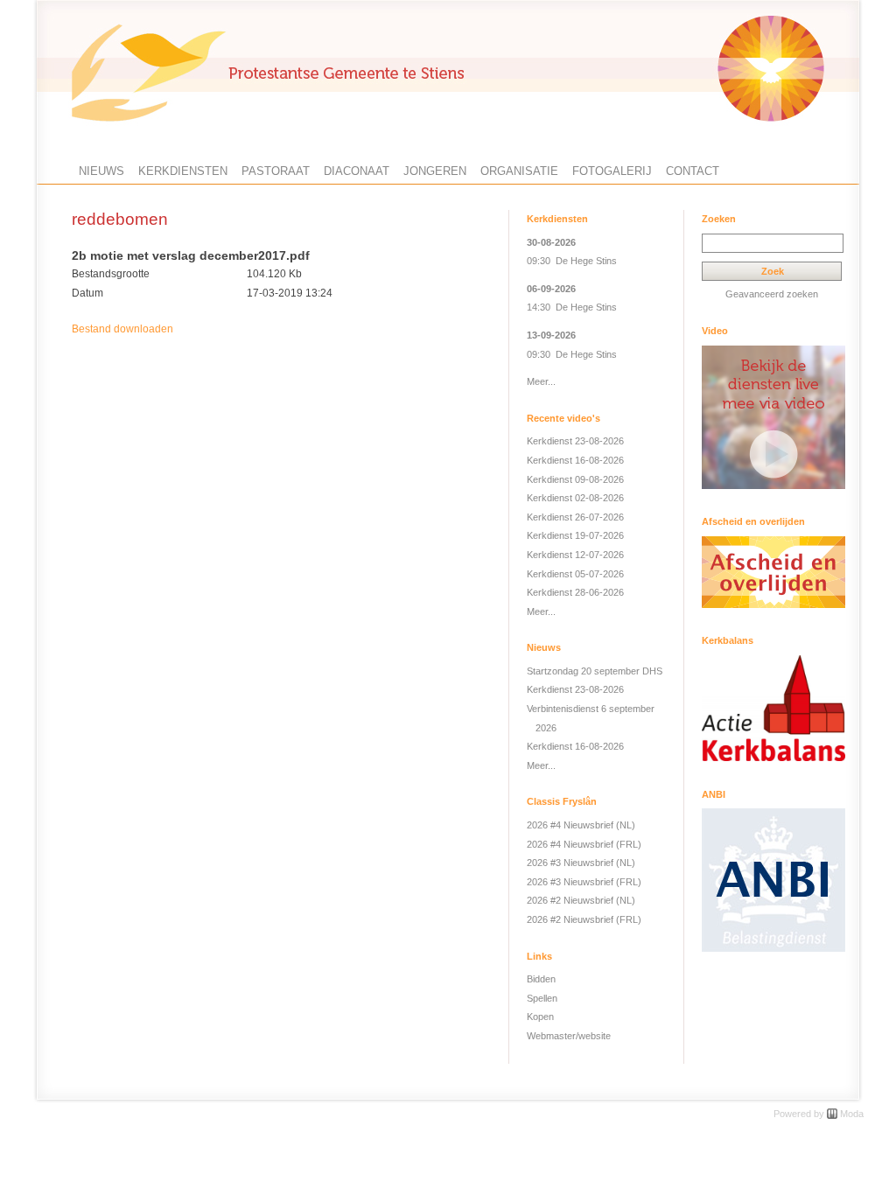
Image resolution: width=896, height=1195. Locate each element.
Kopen (540, 1016)
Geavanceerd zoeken (771, 294)
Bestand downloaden (122, 329)
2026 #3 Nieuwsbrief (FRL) (584, 882)
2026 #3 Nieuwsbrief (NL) (581, 862)
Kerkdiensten (183, 171)
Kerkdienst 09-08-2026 (575, 479)
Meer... (541, 381)
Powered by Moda (819, 1113)
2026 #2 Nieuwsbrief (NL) (581, 900)
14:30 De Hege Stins (572, 307)
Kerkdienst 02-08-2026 (575, 498)
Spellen (542, 998)
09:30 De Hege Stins (572, 260)
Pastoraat (276, 171)
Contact (692, 171)
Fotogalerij (612, 171)
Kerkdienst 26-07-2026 (575, 517)
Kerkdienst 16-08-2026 (575, 460)
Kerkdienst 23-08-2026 (575, 441)
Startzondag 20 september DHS (594, 671)
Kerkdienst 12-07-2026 (575, 554)
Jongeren (434, 171)
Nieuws (101, 171)
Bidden (541, 979)
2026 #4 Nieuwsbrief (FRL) (584, 844)
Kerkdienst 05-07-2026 (575, 574)
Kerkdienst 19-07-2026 (575, 535)
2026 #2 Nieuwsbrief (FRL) (584, 919)
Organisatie (519, 171)
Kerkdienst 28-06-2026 (575, 592)
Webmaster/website (569, 1036)
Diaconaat (356, 171)
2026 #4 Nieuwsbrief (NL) (581, 825)
